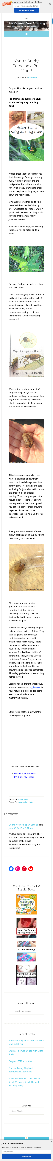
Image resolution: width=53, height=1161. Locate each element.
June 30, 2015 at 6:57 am (21, 828)
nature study (28, 802)
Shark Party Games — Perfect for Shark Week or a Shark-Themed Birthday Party (25, 1082)
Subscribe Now (26, 10)
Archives (26, 1105)
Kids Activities (23, 799)
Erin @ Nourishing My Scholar (23, 825)
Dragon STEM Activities (20, 1061)
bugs (21, 802)
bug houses (34, 687)
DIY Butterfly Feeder (24, 777)
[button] (26, 6)
